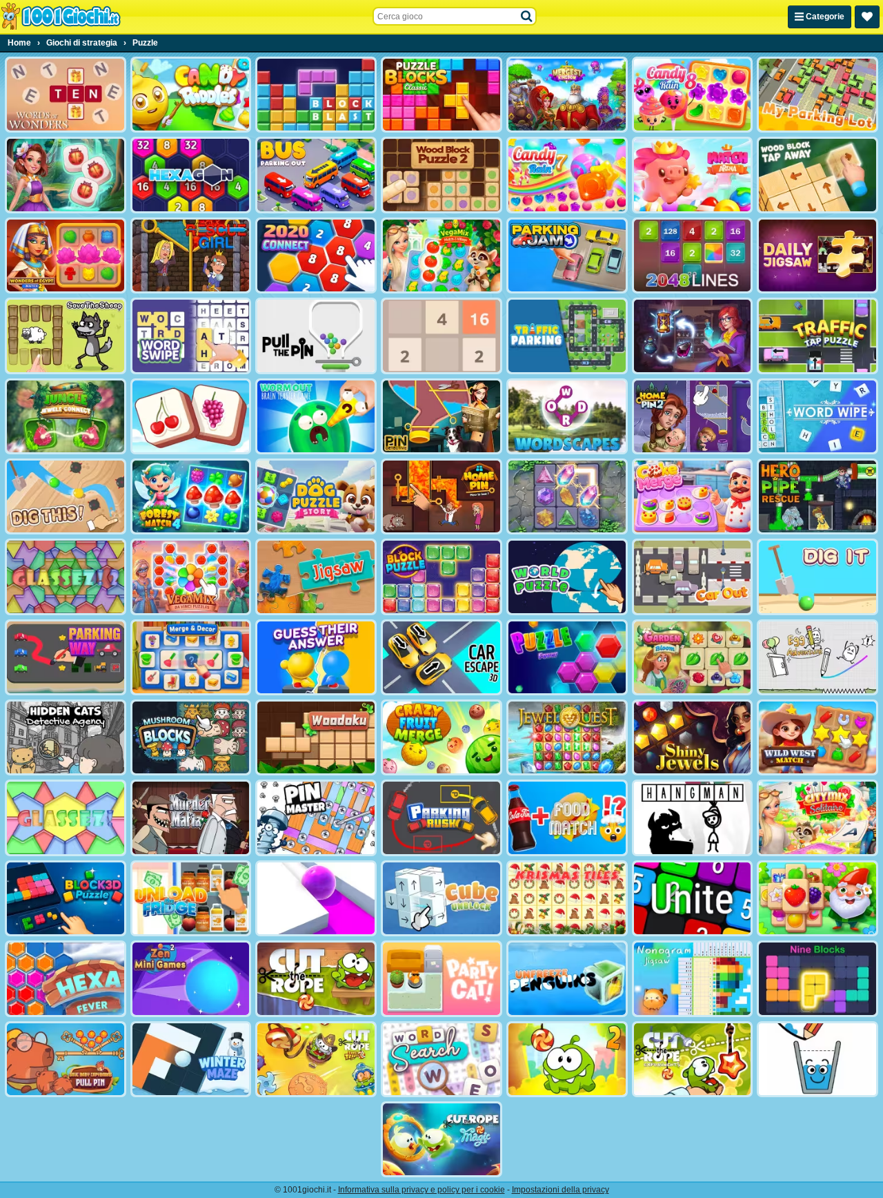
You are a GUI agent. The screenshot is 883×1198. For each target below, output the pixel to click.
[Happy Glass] (817, 1059)
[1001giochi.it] (60, 16)
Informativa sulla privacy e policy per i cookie (421, 1190)
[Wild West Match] (817, 737)
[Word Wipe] (817, 416)
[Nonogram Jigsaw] (692, 978)
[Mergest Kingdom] (567, 95)
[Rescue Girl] (191, 255)
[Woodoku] (316, 737)
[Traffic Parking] (567, 336)
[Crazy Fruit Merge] (441, 737)
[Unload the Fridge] (191, 898)
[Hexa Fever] (65, 978)
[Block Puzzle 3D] (65, 898)
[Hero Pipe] (817, 496)
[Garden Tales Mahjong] (817, 898)
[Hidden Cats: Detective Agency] (65, 737)
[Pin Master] (316, 818)
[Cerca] (527, 16)
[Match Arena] (692, 175)
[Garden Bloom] (692, 657)
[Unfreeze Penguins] (567, 978)
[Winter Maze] (191, 1059)
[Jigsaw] (316, 577)
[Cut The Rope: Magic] (441, 1139)
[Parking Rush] (441, 818)
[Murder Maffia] (191, 818)
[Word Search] (441, 1059)
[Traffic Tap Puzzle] (817, 336)
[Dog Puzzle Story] (316, 496)
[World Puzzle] (567, 577)
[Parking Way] (65, 657)
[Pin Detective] (441, 416)
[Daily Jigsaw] (817, 255)
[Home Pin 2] (692, 416)
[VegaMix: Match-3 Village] (441, 255)
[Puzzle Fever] (567, 657)
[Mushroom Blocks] (191, 737)
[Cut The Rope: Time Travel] (316, 1059)
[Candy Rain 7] (567, 175)
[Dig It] (817, 577)
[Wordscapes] (567, 416)
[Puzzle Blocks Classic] (441, 95)
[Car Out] (692, 577)
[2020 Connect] (316, 255)
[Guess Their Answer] (316, 657)
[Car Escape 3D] (441, 657)
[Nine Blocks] (817, 978)
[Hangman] (692, 818)
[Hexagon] (191, 175)
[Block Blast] (316, 95)
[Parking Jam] (567, 255)
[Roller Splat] (316, 898)
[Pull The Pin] (316, 336)
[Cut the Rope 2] (567, 1059)
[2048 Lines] (692, 255)
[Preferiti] (867, 17)
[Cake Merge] (692, 496)
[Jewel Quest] (567, 737)
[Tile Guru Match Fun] (65, 175)
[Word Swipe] (191, 336)
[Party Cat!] (441, 978)
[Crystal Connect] (567, 496)
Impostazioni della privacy (560, 1190)
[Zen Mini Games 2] (191, 978)
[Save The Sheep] (65, 336)
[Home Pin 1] (441, 496)
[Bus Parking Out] (316, 175)
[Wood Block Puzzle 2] (441, 175)
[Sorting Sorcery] (692, 336)
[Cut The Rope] (316, 978)
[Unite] (692, 898)
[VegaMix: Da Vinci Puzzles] (191, 577)
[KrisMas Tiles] (567, 898)
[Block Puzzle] (441, 577)
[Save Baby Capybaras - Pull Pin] (65, 1059)
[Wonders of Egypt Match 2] (65, 255)
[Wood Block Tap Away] (817, 175)
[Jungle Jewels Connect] (65, 416)
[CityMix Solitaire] (817, 818)
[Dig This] (65, 496)
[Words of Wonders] (65, 95)
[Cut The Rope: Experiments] (692, 1059)
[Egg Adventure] (817, 657)
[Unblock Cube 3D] (441, 898)
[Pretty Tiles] (191, 416)
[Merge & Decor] (191, 657)
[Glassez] (65, 818)
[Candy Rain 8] (692, 95)
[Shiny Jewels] (692, 737)
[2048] (441, 336)
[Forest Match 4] (191, 496)
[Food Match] (567, 818)
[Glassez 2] (65, 577)
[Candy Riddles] (191, 95)
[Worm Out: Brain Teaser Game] (316, 416)
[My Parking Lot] (817, 95)
